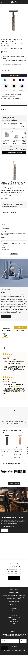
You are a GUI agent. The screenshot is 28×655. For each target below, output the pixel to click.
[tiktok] (17, 604)
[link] (5, 125)
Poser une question (20, 330)
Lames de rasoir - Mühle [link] (6, 141)
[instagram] (13, 604)
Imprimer (14, 619)
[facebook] (11, 604)
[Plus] (8, 70)
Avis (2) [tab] (7, 344)
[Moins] (2, 70)
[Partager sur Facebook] (2, 109)
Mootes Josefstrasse (15, 94)
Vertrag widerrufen (14, 626)
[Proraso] (20, 471)
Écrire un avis (20, 327)
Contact (14, 610)
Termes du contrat (14, 621)
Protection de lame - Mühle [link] (16, 141)
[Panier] (26, 2)
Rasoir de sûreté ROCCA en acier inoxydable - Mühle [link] (15, 124)
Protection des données (14, 617)
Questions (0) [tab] (20, 344)
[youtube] (15, 604)
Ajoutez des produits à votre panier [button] (14, 152)
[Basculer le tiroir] (1, 2)
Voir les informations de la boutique (11, 98)
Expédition (14, 623)
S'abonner (23, 640)
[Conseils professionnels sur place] (14, 499)
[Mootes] (14, 2)
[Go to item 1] (5, 336)
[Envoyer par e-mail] (4, 109)
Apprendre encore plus (14, 601)
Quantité (3, 67)
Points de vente (14, 613)
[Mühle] (14, 273)
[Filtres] (2, 348)
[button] (4, 48)
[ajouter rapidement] (11, 444)
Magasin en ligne (14, 615)
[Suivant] (16, 35)
